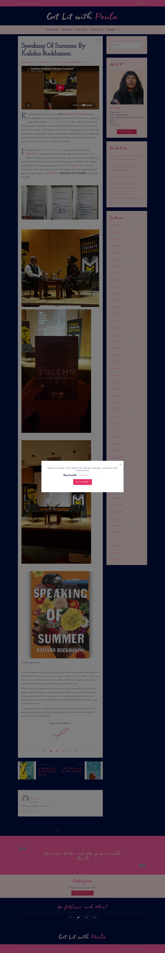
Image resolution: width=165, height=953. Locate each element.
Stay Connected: (70, 475)
